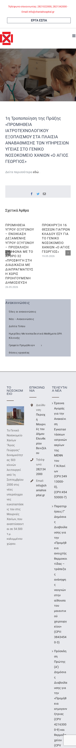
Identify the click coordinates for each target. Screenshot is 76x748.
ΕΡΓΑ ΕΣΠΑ (39, 20)
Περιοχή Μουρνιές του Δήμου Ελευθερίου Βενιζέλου (41, 434)
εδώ (36, 172)
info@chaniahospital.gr (41, 490)
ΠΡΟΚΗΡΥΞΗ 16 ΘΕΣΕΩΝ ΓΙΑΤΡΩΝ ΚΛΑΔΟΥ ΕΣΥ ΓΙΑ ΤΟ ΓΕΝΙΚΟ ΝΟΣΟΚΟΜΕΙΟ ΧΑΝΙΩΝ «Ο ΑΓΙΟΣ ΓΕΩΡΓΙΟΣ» (56, 238)
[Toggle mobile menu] (74, 36)
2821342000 (41, 472)
